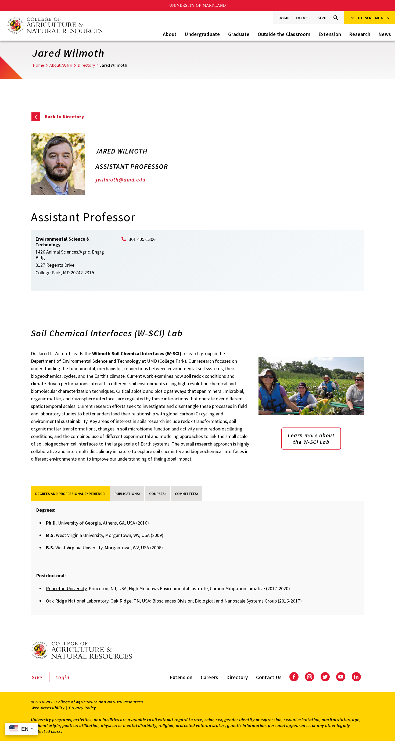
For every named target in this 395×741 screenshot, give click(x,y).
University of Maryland (197, 5)
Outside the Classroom (284, 34)
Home (284, 18)
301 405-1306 (142, 239)
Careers (209, 677)
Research (359, 34)
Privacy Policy (82, 707)
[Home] (54, 26)
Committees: (186, 493)
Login (62, 677)
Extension (329, 34)
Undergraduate (202, 34)
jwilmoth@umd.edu (120, 179)
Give (321, 18)
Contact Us (269, 677)
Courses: (157, 493)
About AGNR (60, 65)
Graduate (239, 34)
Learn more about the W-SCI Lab (311, 438)
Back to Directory (64, 116)
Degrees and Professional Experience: (70, 493)
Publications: (127, 493)
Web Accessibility (48, 707)
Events (303, 18)
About (170, 34)
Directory (86, 65)
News (384, 34)
